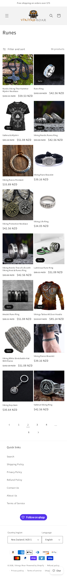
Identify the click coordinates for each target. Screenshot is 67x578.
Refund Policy (14, 479)
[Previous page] (9, 425)
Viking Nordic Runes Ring (46, 135)
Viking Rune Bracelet (43, 174)
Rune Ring (38, 88)
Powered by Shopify (35, 565)
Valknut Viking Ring (43, 404)
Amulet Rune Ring (11, 314)
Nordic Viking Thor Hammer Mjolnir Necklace (16, 90)
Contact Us (13, 487)
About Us (12, 495)
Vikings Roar (20, 565)
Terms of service (34, 570)
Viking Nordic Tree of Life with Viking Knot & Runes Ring (17, 269)
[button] (7, 15)
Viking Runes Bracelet (44, 356)
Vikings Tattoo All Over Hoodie (48, 314)
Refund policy (53, 565)
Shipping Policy (15, 464)
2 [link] (28, 424)
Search (10, 456)
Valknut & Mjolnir (11, 135)
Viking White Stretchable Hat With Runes (16, 359)
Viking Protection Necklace (15, 223)
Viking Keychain (10, 405)
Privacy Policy (14, 472)
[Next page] (38, 432)
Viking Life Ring (41, 221)
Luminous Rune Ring (43, 267)
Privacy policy (17, 570)
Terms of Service (16, 503)
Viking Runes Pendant (13, 180)
